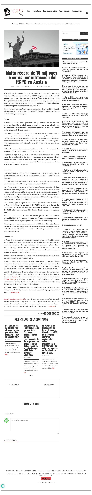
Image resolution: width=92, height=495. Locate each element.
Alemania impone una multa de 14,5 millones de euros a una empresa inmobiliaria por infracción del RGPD (45, 389)
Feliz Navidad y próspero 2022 (73, 225)
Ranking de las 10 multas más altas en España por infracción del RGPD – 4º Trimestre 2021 (75, 211)
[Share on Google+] (50, 313)
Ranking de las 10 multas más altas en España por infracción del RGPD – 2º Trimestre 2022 (75, 164)
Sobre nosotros (64, 11)
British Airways (10, 279)
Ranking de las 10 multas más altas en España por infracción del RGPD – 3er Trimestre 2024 (75, 69)
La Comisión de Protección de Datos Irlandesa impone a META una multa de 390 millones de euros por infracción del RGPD (75, 133)
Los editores (37, 11)
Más (11, 372)
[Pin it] (53, 313)
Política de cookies (46, 482)
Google (14, 277)
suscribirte (15, 292)
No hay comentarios (44, 87)
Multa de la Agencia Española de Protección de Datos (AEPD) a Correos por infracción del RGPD (18, 388)
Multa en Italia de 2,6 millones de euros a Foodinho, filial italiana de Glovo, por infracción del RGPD (75, 311)
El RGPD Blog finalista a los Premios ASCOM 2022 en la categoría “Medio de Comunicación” (75, 150)
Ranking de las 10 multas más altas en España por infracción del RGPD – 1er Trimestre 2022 (75, 171)
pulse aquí (52, 306)
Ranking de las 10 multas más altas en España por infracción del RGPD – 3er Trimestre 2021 (75, 261)
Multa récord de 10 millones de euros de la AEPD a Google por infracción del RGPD (75, 157)
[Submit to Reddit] (55, 313)
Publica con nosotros (50, 11)
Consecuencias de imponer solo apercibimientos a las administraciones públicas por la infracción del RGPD (75, 254)
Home (28, 11)
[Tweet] (48, 313)
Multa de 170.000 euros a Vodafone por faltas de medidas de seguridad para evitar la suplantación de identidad (54, 333)
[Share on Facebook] (45, 313)
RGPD (21, 24)
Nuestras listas (77, 11)
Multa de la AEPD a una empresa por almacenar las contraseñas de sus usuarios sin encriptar (75, 115)
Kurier (21, 136)
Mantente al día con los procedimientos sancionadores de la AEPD (75, 62)
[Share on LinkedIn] (58, 313)
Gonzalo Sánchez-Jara (28, 87)
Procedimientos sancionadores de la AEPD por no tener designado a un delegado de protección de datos (75, 219)
